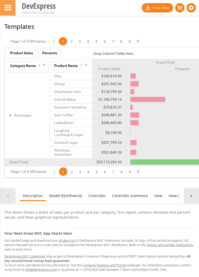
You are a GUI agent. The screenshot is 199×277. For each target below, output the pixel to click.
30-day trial (67, 240)
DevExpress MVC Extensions (24, 256)
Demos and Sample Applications (170, 245)
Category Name (23, 66)
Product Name (66, 66)
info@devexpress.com (41, 269)
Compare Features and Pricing (104, 265)
